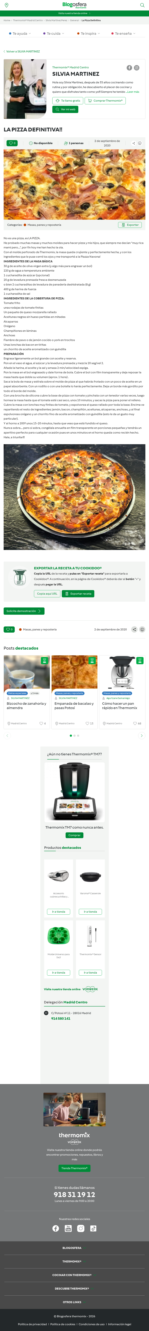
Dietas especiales (17, 693)
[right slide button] (141, 735)
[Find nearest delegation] (6, 5)
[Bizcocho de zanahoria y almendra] (27, 676)
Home (7, 20)
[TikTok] (93, 1228)
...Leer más (132, 91)
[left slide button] (7, 735)
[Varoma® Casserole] (90, 875)
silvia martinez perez (56, 20)
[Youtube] (68, 1228)
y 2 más (35, 693)
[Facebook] (56, 1228)
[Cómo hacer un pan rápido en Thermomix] (122, 676)
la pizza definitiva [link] (91, 20)
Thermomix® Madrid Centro (28, 20)
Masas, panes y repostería (69, 693)
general (74, 20)
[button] (142, 5)
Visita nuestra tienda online (72, 13)
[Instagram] (81, 1228)
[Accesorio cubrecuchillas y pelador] (58, 875)
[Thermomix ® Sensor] (90, 935)
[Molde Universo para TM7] (58, 935)
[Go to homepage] (74, 5)
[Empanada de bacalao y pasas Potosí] (75, 676)
